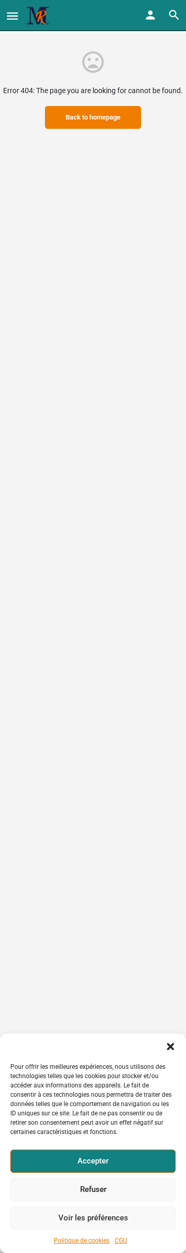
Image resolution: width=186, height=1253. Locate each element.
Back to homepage (93, 117)
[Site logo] (39, 15)
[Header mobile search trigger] (174, 15)
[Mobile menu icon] (12, 16)
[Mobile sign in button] (150, 15)
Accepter (93, 1161)
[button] (170, 1046)
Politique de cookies (82, 1240)
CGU (121, 1240)
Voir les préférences (93, 1217)
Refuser (93, 1189)
